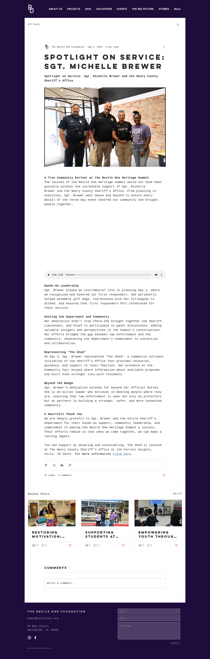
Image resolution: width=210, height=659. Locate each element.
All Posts (34, 24)
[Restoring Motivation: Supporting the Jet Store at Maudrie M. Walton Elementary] (51, 513)
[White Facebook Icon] (35, 638)
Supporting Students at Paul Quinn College (100, 534)
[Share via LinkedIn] (61, 465)
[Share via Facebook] (45, 465)
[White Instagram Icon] (29, 638)
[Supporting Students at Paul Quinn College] (105, 513)
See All (177, 493)
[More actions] (164, 47)
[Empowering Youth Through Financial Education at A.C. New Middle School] (158, 513)
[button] (177, 24)
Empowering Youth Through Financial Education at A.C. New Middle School (157, 534)
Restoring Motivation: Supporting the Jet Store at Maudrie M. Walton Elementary (51, 534)
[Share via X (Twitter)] (53, 465)
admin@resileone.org (42, 618)
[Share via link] (70, 465)
